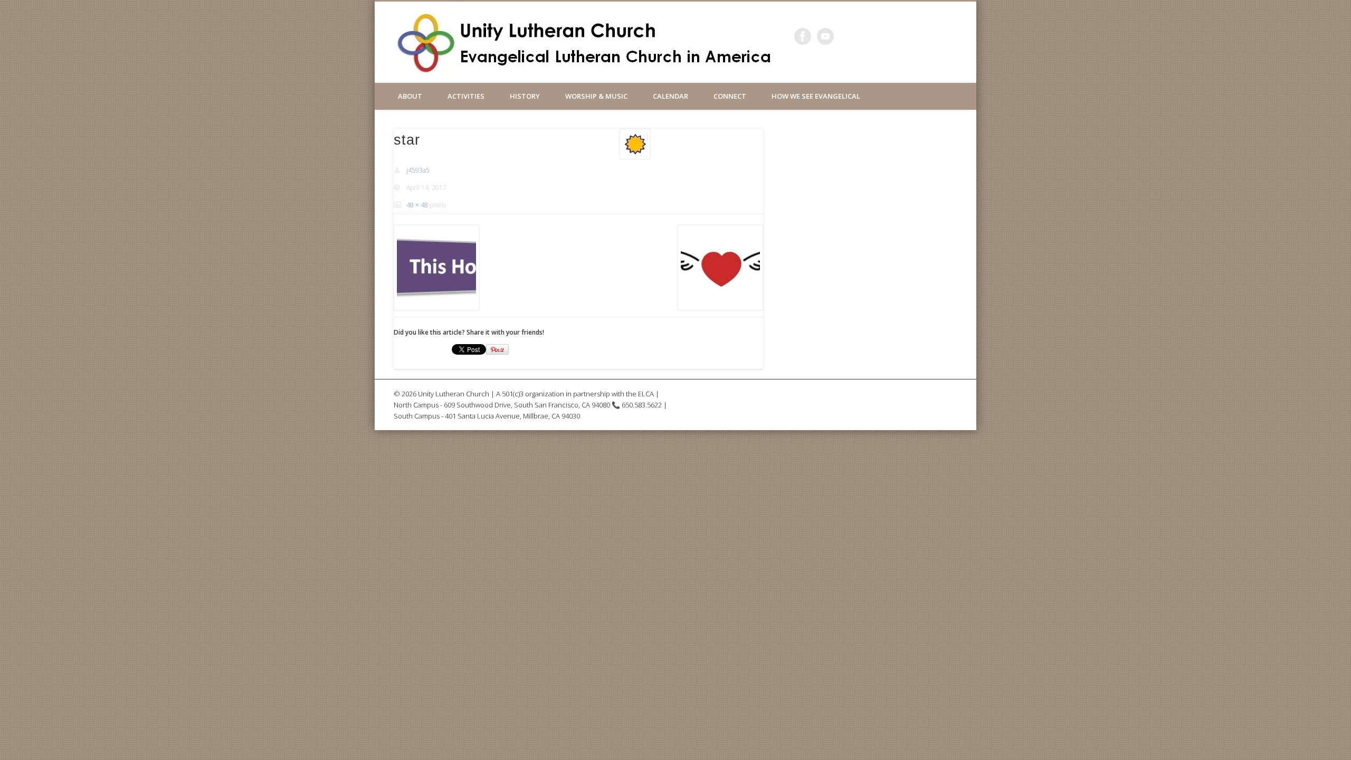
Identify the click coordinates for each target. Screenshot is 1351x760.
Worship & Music (596, 96)
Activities (466, 96)
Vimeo (825, 36)
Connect (729, 96)
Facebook (802, 36)
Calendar (670, 96)
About (410, 96)
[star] (635, 144)
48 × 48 (417, 205)
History (525, 96)
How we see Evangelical (816, 96)
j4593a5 (418, 170)
